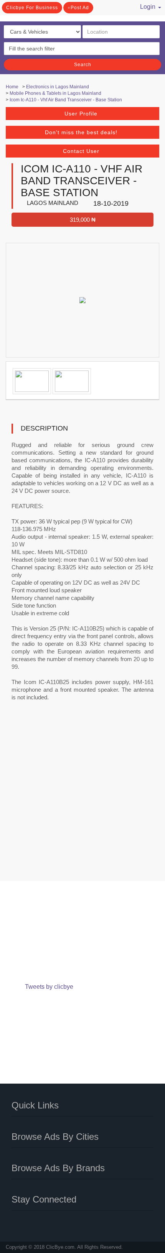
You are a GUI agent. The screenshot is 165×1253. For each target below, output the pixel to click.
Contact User (81, 151)
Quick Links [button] (35, 1105)
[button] (145, 6)
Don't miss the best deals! (81, 132)
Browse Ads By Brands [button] (58, 1168)
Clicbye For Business (32, 7)
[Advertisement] (82, 796)
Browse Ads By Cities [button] (55, 1136)
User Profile (80, 114)
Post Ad (80, 7)
